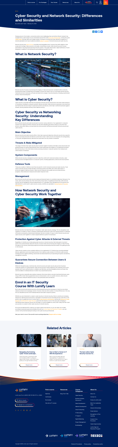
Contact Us (93, 396)
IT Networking (78, 412)
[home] (21, 390)
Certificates (48, 396)
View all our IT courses (50, 403)
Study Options (94, 411)
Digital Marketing (79, 419)
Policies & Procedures (76, 444)
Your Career (54, 2)
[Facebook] (96, 32)
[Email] (101, 32)
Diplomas (47, 393)
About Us (77, 2)
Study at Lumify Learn (95, 400)
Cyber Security (79, 395)
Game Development (80, 403)
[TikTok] (30, 410)
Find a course (31, 2)
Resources (65, 2)
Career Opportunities (95, 424)
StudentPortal (100, 3)
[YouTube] (27, 410)
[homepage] (19, 2)
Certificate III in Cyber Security (28, 300)
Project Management (80, 422)
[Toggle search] (97, 2)
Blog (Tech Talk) (64, 393)
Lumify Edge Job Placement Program (53, 309)
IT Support (78, 415)
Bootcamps (48, 400)
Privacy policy (87, 444)
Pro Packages (43, 2)
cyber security (29, 44)
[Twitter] (99, 32)
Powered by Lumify (98, 444)
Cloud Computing (79, 409)
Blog (16, 11)
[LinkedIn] (93, 32)
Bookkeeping (78, 425)
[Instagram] (23, 410)
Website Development (80, 406)
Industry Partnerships (95, 408)
